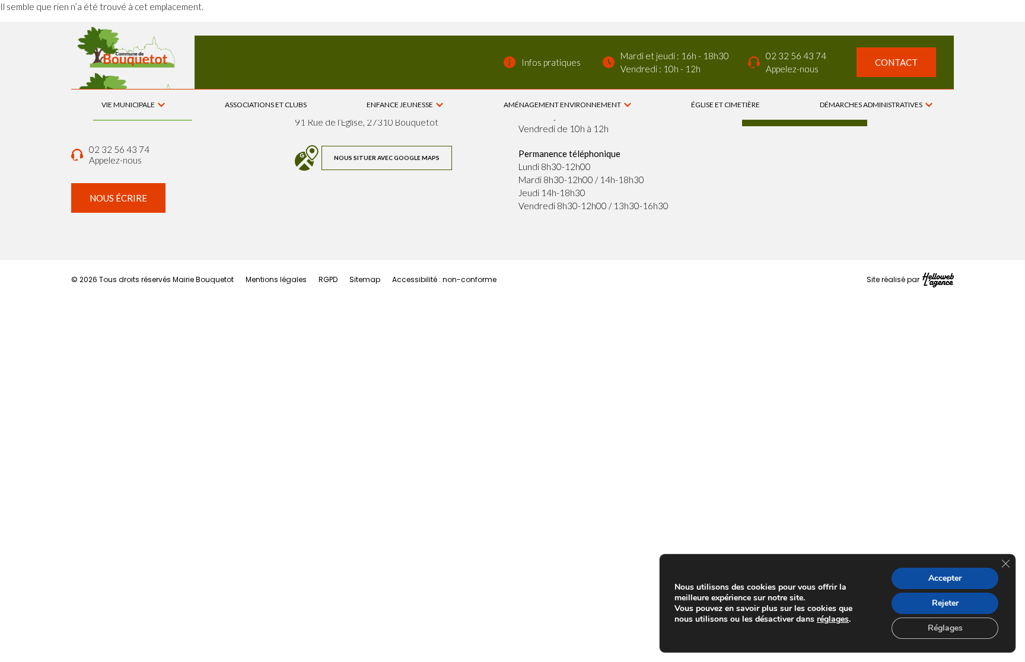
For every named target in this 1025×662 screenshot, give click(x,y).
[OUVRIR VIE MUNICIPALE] (161, 104)
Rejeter (945, 603)
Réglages (945, 628)
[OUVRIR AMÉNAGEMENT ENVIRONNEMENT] (627, 104)
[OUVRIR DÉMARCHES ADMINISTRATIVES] (928, 104)
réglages (833, 619)
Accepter (945, 578)
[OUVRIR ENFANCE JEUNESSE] (439, 104)
